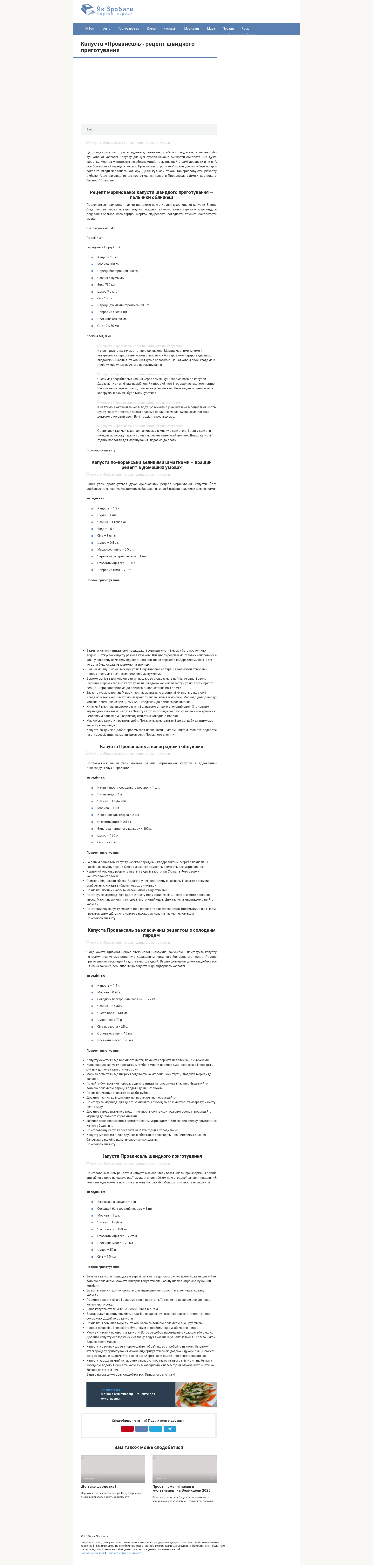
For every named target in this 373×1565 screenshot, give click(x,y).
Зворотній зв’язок (93, 1553)
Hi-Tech (90, 28)
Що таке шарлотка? (98, 1486)
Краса (151, 28)
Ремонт (247, 28)
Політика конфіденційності (124, 1553)
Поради (228, 28)
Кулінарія (169, 28)
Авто (107, 28)
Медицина (191, 28)
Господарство (128, 28)
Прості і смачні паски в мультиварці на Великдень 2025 (182, 1488)
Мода (211, 28)
